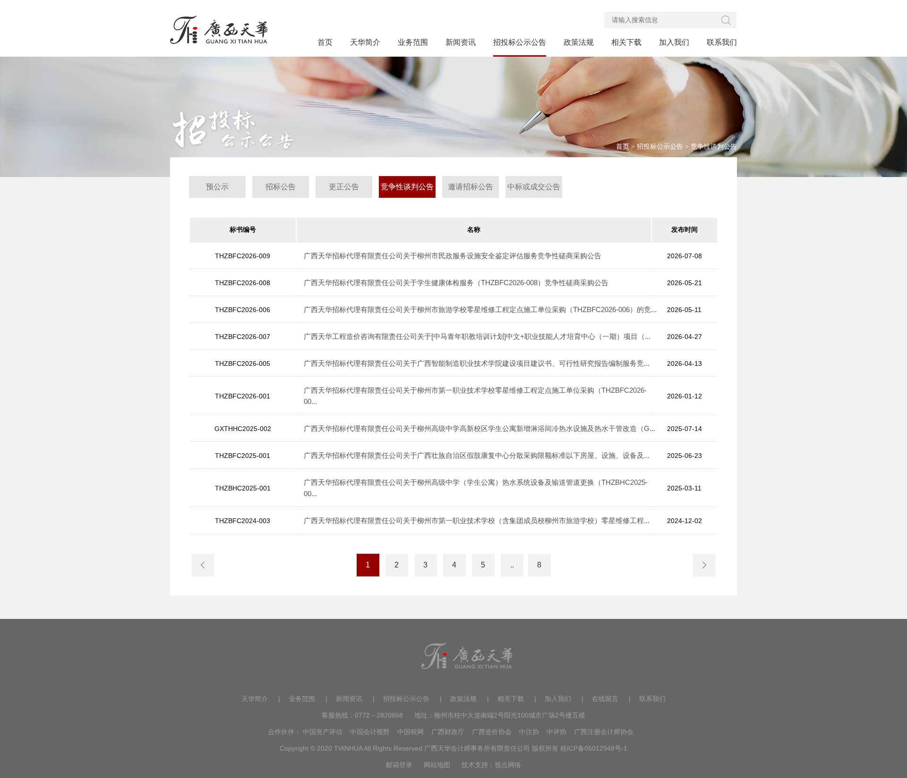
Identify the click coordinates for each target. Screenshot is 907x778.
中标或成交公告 (533, 187)
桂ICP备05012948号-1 (593, 748)
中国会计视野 (370, 732)
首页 (622, 146)
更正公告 (344, 187)
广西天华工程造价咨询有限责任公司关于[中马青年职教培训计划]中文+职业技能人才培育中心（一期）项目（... (477, 336)
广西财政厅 (447, 732)
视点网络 (508, 765)
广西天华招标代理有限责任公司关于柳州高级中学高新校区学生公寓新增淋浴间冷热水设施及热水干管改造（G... (479, 428)
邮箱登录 (399, 765)
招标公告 (280, 187)
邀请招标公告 (470, 187)
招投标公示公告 (660, 146)
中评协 (556, 732)
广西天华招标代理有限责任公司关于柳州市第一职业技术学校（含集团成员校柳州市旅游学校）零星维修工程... (477, 520)
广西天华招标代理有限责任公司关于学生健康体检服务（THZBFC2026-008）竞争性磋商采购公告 (456, 283)
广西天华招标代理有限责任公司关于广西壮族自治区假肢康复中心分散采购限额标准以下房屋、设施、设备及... (477, 455)
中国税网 (410, 732)
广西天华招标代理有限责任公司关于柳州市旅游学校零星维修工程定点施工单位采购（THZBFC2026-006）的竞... (480, 309)
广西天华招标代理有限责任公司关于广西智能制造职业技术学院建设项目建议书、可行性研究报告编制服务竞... (477, 363)
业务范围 (302, 698)
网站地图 (437, 765)
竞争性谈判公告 (714, 146)
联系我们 (652, 698)
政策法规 (463, 698)
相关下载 (510, 698)
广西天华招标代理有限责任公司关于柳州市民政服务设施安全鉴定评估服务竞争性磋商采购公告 (452, 256)
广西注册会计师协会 (603, 732)
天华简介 (254, 698)
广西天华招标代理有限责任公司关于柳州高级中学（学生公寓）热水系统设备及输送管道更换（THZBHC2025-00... (476, 488)
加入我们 (558, 698)
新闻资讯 (349, 698)
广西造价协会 (492, 732)
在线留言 (605, 698)
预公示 (217, 187)
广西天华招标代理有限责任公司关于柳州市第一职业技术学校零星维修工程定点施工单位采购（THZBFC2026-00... (475, 396)
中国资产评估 (322, 732)
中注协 (529, 732)
